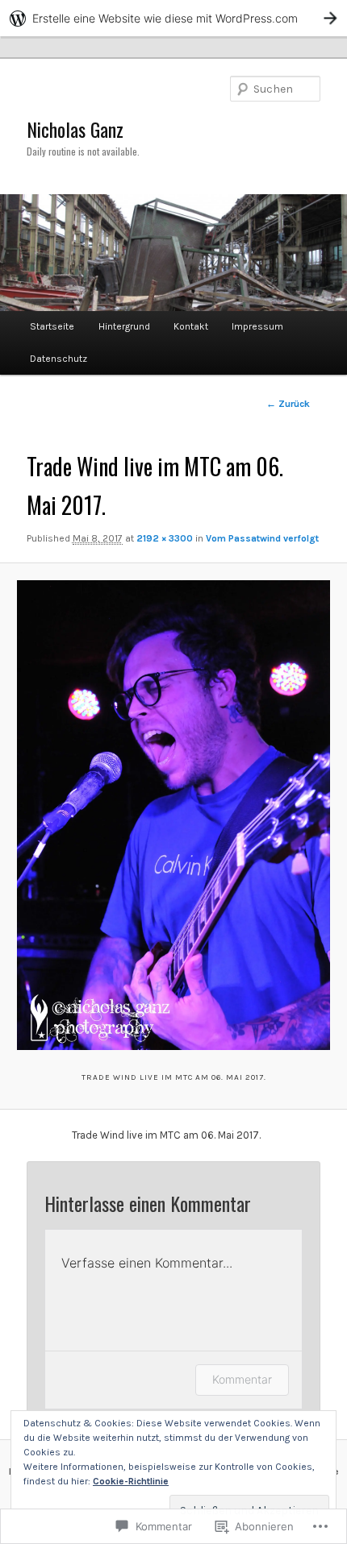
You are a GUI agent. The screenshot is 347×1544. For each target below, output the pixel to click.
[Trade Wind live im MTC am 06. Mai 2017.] (173, 815)
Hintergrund (124, 326)
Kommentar (242, 1379)
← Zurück (288, 403)
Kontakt (191, 326)
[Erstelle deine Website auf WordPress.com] (173, 18)
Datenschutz (58, 358)
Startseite (52, 326)
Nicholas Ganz (75, 128)
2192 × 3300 (164, 538)
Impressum (257, 326)
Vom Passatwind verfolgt (262, 538)
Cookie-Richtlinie (131, 1481)
